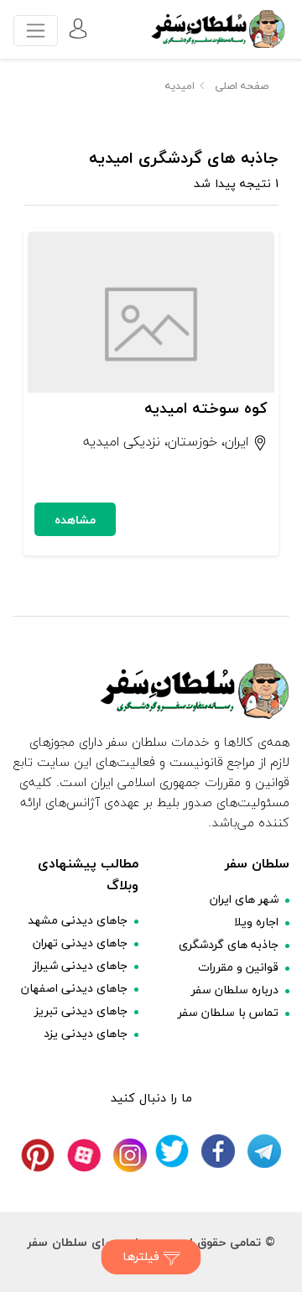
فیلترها (143, 1256)
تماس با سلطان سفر (228, 1012)
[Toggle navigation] (35, 30)
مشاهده (75, 519)
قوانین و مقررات (238, 966)
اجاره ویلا (256, 921)
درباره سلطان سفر (235, 989)
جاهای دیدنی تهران (80, 942)
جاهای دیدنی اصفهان (74, 987)
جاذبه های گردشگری (229, 944)
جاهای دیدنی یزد (86, 1033)
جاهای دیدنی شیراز (80, 965)
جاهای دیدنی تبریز (81, 1010)
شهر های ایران (244, 898)
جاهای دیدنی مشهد (78, 919)
